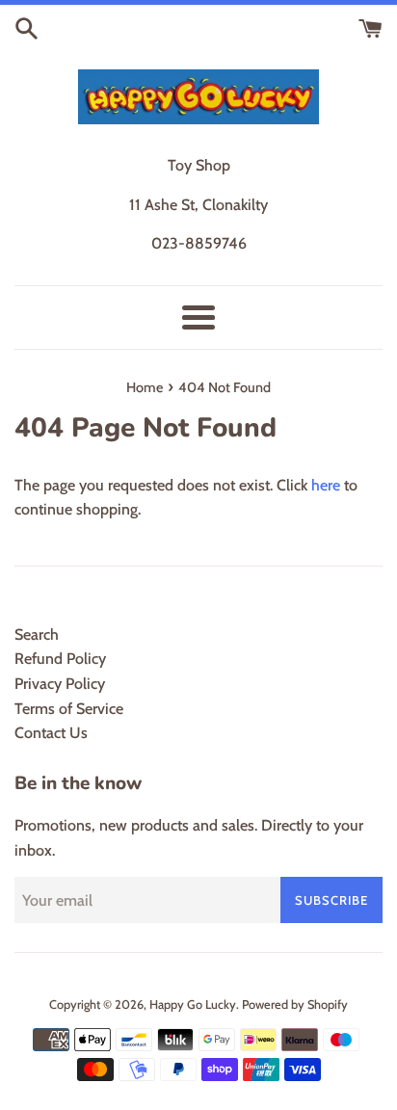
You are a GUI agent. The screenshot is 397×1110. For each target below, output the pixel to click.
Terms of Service (68, 709)
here (325, 485)
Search (36, 634)
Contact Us (51, 733)
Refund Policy (60, 658)
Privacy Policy (59, 683)
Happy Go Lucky (192, 1004)
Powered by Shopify (295, 1004)
